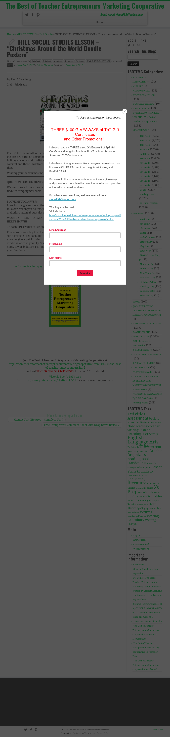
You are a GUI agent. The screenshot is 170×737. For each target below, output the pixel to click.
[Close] (124, 111)
